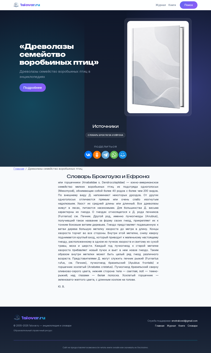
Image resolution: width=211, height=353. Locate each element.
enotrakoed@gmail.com (184, 320)
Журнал (161, 5)
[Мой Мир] (123, 155)
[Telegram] (105, 155)
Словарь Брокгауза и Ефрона (105, 135)
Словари (192, 325)
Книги (172, 5)
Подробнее (32, 88)
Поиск (188, 5)
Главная (159, 325)
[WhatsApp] (114, 155)
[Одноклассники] (97, 155)
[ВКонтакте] (88, 155)
